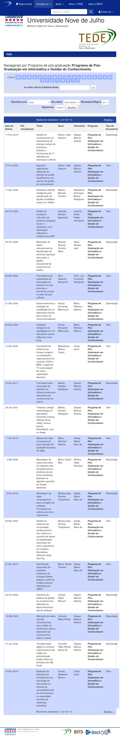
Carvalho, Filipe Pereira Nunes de (64, 646)
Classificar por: (19, 101)
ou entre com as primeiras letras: (41, 87)
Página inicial (25, 3)
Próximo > (109, 119)
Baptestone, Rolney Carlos (64, 349)
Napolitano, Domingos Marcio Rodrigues (79, 194)
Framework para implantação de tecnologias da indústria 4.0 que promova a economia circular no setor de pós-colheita (45, 286)
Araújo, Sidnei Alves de (78, 441)
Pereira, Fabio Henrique (78, 462)
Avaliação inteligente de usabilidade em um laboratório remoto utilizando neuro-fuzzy (45, 332)
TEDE (9, 54)
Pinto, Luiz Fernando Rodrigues (79, 278)
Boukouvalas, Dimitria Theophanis (64, 496)
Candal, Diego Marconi (62, 597)
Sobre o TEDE (75, 3)
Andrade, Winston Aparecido (63, 214)
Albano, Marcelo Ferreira (62, 193)
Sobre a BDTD (95, 3)
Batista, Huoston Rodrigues (63, 386)
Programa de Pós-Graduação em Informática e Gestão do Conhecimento (95, 142)
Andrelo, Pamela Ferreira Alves (62, 246)
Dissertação (112, 134)
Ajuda (59, 3)
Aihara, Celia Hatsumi (64, 136)
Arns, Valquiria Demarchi (63, 278)
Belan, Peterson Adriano (78, 306)
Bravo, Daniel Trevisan (64, 565)
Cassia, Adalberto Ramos (63, 674)
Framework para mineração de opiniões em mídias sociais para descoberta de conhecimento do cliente (45, 392)
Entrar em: (106, 11)
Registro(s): (48, 107)
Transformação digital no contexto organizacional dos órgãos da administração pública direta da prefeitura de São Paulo (45, 654)
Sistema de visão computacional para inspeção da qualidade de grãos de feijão (45, 444)
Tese (108, 165)
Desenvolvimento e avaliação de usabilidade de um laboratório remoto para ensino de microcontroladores (45, 311)
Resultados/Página (91, 101)
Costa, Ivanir (77, 347)
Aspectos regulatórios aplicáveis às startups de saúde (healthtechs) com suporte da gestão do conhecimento (45, 175)
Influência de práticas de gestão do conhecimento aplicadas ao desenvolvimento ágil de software (45, 602)
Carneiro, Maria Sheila (64, 617)
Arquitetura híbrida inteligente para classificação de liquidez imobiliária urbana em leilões (45, 196)
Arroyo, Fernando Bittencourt (63, 306)
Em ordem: (57, 101)
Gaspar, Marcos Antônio (78, 137)
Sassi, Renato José (77, 245)
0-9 (18, 77)
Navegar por (42, 3)
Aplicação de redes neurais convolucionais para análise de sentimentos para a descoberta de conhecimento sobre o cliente (45, 626)
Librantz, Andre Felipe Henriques (79, 216)
